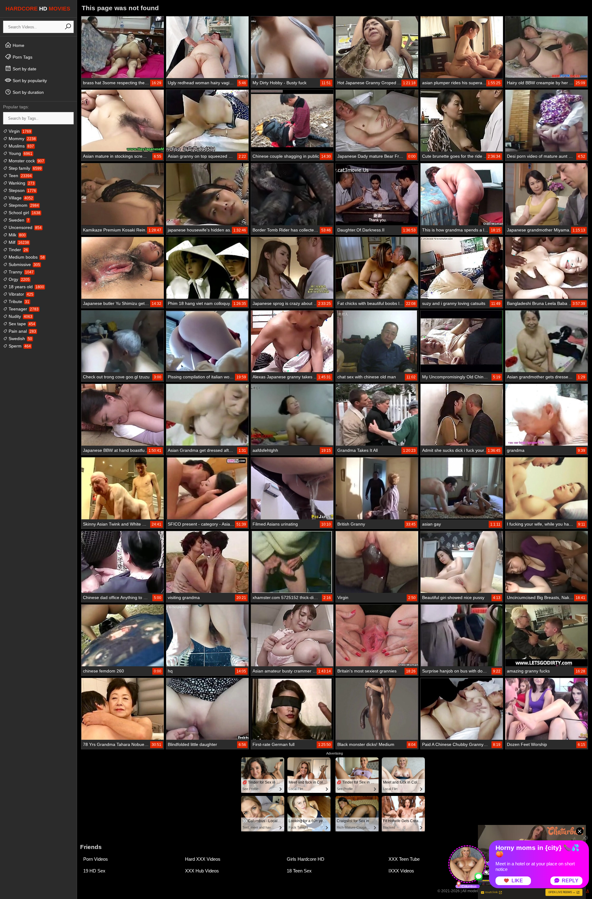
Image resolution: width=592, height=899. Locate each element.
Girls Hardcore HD (305, 859)
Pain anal (21, 331)
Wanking (21, 183)
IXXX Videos (401, 870)
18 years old (25, 286)
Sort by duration (27, 92)
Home (17, 45)
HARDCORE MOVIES (38, 9)
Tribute (18, 301)
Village (20, 197)
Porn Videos (95, 859)
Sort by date (23, 68)
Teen (19, 175)
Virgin (19, 131)
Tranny (20, 271)
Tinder (17, 249)
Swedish (19, 338)
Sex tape (21, 323)
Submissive (23, 264)
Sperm (19, 345)
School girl (23, 212)
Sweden (18, 220)
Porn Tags (21, 57)
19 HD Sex (94, 870)
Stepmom (23, 205)
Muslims (20, 146)
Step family (24, 168)
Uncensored (24, 227)
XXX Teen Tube (404, 859)
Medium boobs (26, 257)
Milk (16, 234)
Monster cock (25, 160)
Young (19, 153)
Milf (18, 242)
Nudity (19, 316)
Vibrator (20, 294)
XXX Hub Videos (202, 870)
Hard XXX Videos (202, 859)
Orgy (18, 279)
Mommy (21, 138)
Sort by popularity (29, 80)
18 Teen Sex (299, 870)
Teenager (23, 308)
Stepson (21, 190)
